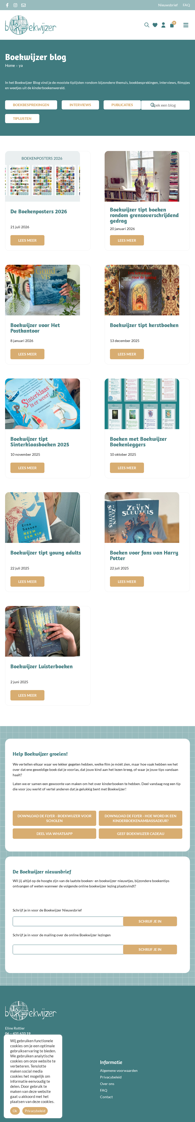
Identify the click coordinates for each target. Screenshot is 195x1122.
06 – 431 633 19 (17, 1033)
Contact (106, 1097)
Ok (15, 1111)
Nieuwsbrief (168, 5)
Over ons (107, 1083)
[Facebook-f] (7, 5)
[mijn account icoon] (163, 25)
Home (10, 65)
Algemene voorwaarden (119, 1070)
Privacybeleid (111, 1077)
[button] (186, 25)
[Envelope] (23, 5)
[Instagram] (15, 5)
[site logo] (30, 25)
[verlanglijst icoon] (155, 25)
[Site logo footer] (30, 1010)
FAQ (186, 5)
